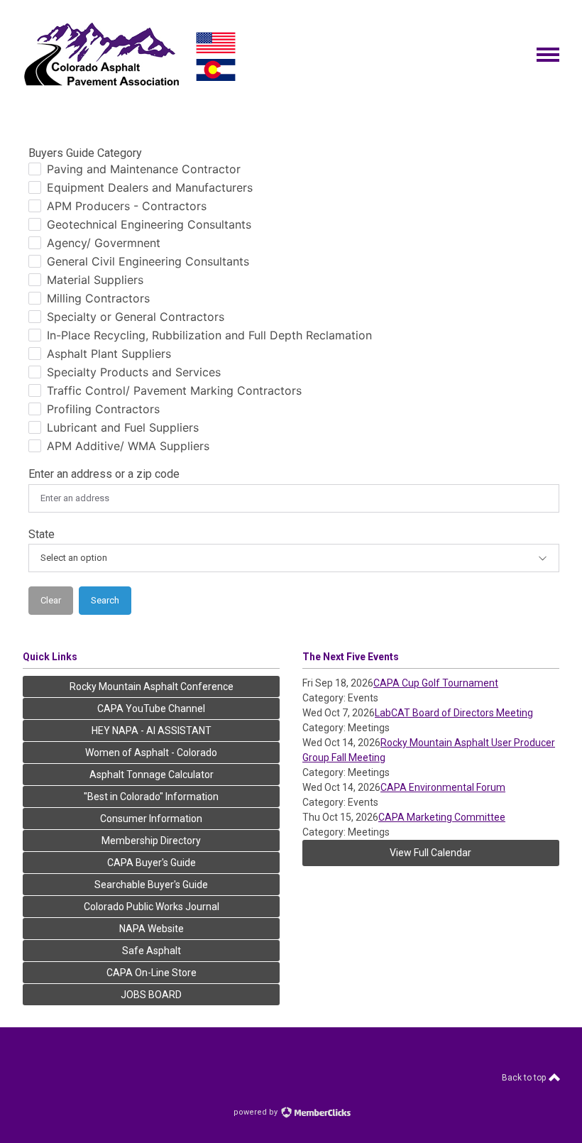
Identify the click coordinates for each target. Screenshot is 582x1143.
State (41, 534)
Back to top (525, 1078)
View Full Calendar (430, 852)
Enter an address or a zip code (104, 474)
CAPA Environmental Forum (442, 787)
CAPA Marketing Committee (441, 817)
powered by (257, 1112)
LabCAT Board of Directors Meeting (454, 712)
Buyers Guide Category (85, 153)
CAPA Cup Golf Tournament (435, 683)
